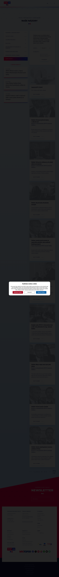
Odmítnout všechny (18, 292)
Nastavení (29, 292)
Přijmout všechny (41, 292)
